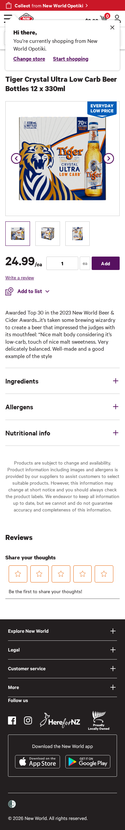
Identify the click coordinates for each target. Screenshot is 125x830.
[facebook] (12, 720)
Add (105, 263)
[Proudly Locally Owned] (98, 721)
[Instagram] (28, 720)
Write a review (19, 277)
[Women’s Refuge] (12, 804)
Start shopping (70, 58)
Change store (29, 58)
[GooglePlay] (87, 761)
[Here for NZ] (60, 720)
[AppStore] (37, 761)
